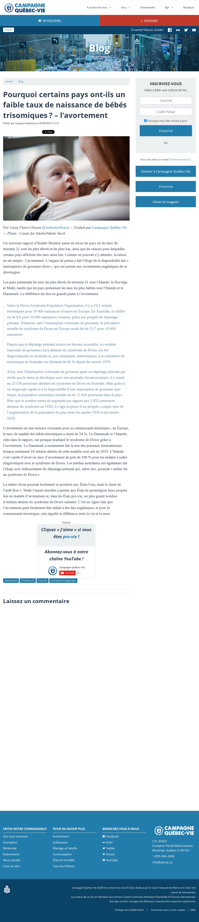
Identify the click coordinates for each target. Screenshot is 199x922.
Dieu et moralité (63, 860)
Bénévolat (10, 848)
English (8, 29)
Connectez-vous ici (180, 159)
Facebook (112, 836)
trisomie (42, 580)
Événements (11, 854)
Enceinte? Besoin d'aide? (147, 30)
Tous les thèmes (63, 866)
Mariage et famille (65, 848)
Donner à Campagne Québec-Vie (165, 171)
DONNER (150, 20)
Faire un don (11, 866)
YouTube (112, 860)
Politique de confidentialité (129, 909)
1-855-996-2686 (163, 856)
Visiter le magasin (166, 202)
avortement (11, 580)
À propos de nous (97, 7)
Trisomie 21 (27, 580)
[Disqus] (66, 655)
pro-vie (70, 536)
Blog (123, 7)
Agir (167, 7)
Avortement (61, 836)
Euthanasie (60, 842)
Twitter (110, 848)
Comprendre (147, 7)
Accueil (9, 81)
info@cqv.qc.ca (162, 862)
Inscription (10, 842)
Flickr (109, 842)
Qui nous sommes (15, 836)
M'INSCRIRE (51, 20)
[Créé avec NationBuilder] (7, 889)
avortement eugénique (63, 580)
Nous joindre (11, 860)
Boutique (188, 7)
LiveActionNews (55, 227)
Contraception (62, 854)
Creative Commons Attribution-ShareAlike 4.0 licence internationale (158, 896)
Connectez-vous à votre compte (168, 909)
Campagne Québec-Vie (109, 227)
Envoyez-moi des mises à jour (167, 121)
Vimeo (110, 854)
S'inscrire (166, 186)
